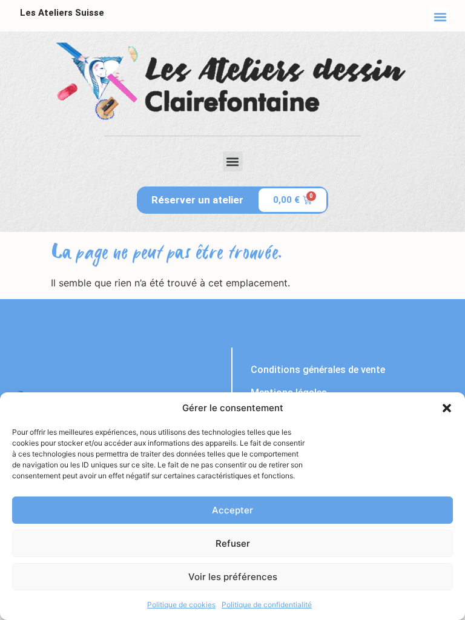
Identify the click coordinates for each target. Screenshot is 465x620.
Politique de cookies (181, 604)
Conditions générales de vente (318, 369)
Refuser (233, 543)
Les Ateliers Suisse (62, 12)
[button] (447, 408)
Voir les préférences (232, 576)
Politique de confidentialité (267, 604)
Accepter (232, 510)
